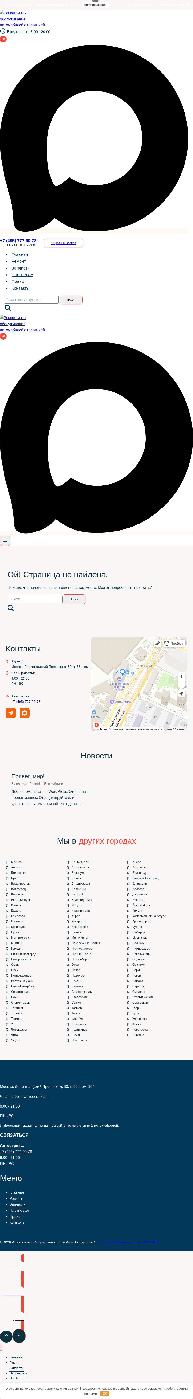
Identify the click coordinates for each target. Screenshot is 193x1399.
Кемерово (18, 916)
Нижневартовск (82, 948)
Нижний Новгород (23, 954)
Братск (16, 878)
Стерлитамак (20, 1002)
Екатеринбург (20, 900)
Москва (16, 862)
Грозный (77, 894)
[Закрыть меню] (1, 1347)
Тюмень (16, 1018)
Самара (137, 981)
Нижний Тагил (81, 954)
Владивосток (20, 883)
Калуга (137, 910)
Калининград (81, 910)
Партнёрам (22, 274)
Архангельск (81, 867)
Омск (15, 964)
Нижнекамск (141, 948)
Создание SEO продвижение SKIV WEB (127, 1242)
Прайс (18, 281)
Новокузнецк (141, 954)
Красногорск (141, 921)
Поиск (71, 300)
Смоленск (139, 991)
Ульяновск (139, 1018)
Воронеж (17, 894)
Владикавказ (81, 883)
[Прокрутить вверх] (6, 1337)
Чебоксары (19, 1029)
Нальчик (138, 943)
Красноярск (80, 927)
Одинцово (139, 959)
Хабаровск (79, 1024)
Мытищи (17, 943)
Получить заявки (81, 5)
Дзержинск (140, 894)
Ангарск (16, 867)
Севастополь (20, 991)
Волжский (79, 889)
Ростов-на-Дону (22, 981)
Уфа (14, 1024)
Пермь (136, 970)
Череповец (140, 1029)
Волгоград (18, 889)
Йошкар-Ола (141, 905)
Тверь (136, 1008)
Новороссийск (21, 959)
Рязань (77, 981)
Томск (76, 1013)
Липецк (77, 932)
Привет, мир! (28, 776)
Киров (76, 916)
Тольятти (17, 1013)
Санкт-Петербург (23, 986)
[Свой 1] (94, 230)
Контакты (21, 288)
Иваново (138, 900)
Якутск (16, 1040)
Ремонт (19, 261)
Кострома (78, 921)
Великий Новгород (145, 878)
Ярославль (79, 1040)
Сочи (14, 997)
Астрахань (139, 867)
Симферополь (82, 991)
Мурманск (139, 937)
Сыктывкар (140, 1002)
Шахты (76, 1035)
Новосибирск (81, 959)
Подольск (78, 975)
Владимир (139, 883)
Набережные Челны (86, 943)
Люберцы (138, 932)
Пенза (76, 970)
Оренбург (139, 964)
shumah (22, 783)
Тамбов (77, 1008)
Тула (135, 1013)
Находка (17, 948)
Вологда (138, 889)
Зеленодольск (82, 900)
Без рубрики (53, 783)
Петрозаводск (21, 975)
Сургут (76, 1002)
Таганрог (17, 1008)
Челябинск (79, 1029)
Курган (137, 927)
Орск (14, 970)
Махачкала (79, 937)
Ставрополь (80, 997)
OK (105, 1393)
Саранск (77, 986)
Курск (15, 932)
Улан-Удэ (78, 1018)
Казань (16, 910)
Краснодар (18, 927)
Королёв (17, 921)
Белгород (139, 873)
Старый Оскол (142, 997)
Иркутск (77, 905)
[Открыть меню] (5, 541)
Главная (20, 254)
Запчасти (21, 268)
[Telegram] (3, 40)
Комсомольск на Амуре (149, 916)
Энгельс (138, 1035)
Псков (136, 975)
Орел (75, 964)
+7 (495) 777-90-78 (25, 701)
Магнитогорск (20, 937)
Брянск (77, 878)
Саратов (138, 986)
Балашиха (18, 873)
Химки (136, 1024)
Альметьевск (81, 862)
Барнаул (78, 873)
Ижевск (16, 905)
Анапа (136, 862)
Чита (14, 1035)
